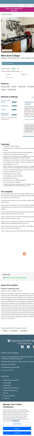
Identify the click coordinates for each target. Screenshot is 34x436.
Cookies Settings (17, 423)
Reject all (17, 428)
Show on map (9, 77)
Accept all (17, 433)
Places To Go (31, 9)
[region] (17, 419)
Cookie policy (15, 420)
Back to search (7, 14)
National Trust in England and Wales (16, 277)
